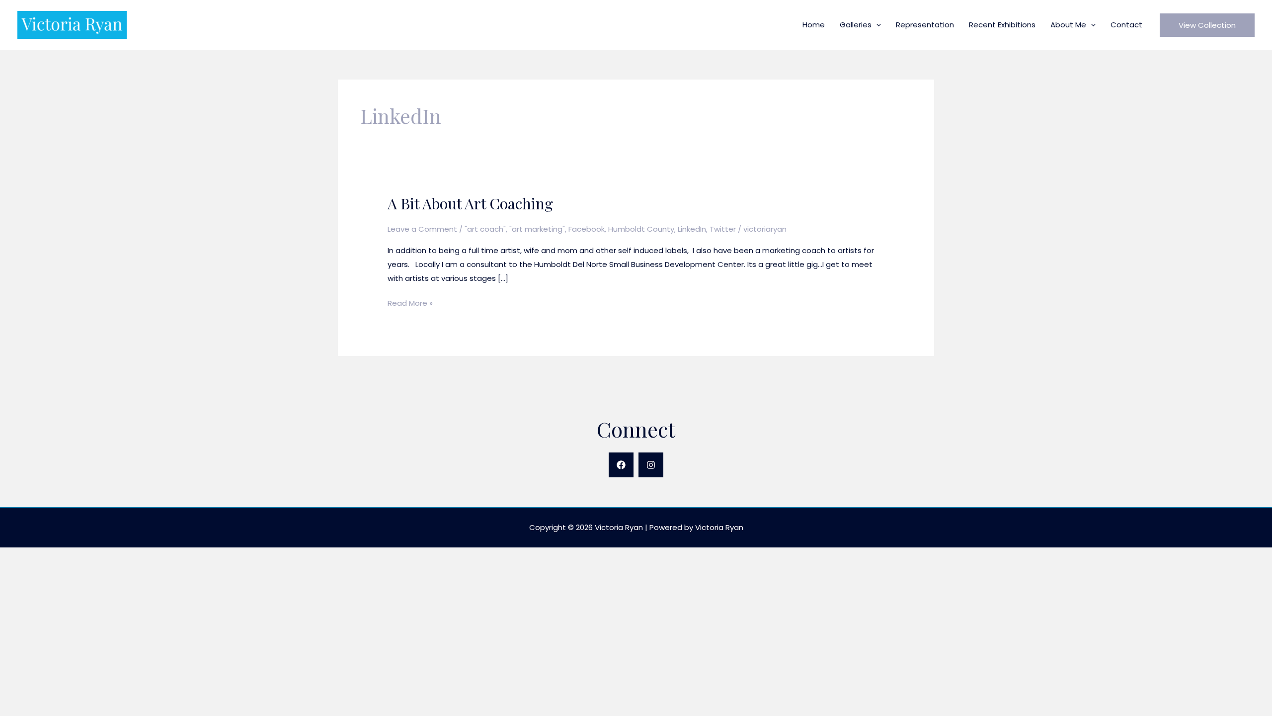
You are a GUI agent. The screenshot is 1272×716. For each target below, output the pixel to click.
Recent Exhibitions (1002, 24)
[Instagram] (650, 464)
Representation (925, 24)
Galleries (856, 24)
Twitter (723, 229)
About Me (1068, 24)
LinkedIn (692, 229)
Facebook (586, 229)
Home (813, 24)
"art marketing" (537, 229)
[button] (876, 24)
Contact (1126, 24)
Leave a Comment (422, 229)
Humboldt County (641, 229)
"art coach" (485, 229)
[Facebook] (621, 464)
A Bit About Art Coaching (470, 203)
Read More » (410, 303)
